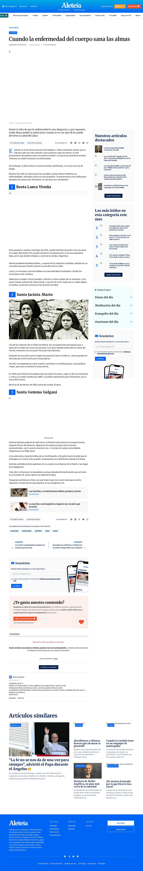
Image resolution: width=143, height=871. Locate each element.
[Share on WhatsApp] (87, 143)
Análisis (35, 15)
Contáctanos (91, 864)
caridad (110, 725)
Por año (88, 826)
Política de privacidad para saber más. (113, 353)
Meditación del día (107, 305)
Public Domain (48, 438)
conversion (14, 531)
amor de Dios (113, 766)
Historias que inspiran (20, 15)
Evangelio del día (106, 313)
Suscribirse (121, 823)
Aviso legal (81, 864)
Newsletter (72, 826)
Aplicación (71, 829)
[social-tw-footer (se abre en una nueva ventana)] (74, 856)
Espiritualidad (70, 15)
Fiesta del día (104, 297)
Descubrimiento (85, 15)
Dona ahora (133, 6)
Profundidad (57, 15)
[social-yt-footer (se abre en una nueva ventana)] (65, 856)
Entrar (56, 659)
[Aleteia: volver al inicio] (71, 5)
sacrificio (38, 531)
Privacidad (101, 864)
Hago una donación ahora (24, 619)
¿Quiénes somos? (70, 864)
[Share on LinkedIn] (75, 143)
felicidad (79, 725)
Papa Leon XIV (126, 15)
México (138, 15)
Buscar (34, 6)
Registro (119, 6)
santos (55, 531)
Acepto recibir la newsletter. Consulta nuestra (37, 580)
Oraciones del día (106, 322)
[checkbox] (12, 579)
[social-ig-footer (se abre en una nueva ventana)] (78, 856)
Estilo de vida (100, 15)
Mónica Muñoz (34, 45)
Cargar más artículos (113, 196)
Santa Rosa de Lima (79, 10)
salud (47, 531)
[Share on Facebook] (71, 143)
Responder (12, 698)
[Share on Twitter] (79, 143)
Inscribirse (16, 586)
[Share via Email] (83, 143)
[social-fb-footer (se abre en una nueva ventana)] (69, 856)
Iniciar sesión (108, 6)
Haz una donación (56, 864)
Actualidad (113, 15)
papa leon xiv (15, 725)
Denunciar (21, 698)
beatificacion (80, 766)
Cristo (12, 168)
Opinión (45, 15)
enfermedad (26, 531)
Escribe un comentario (49, 667)
